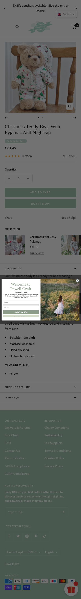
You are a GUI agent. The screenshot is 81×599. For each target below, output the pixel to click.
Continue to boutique (21, 316)
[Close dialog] (77, 280)
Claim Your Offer (21, 312)
